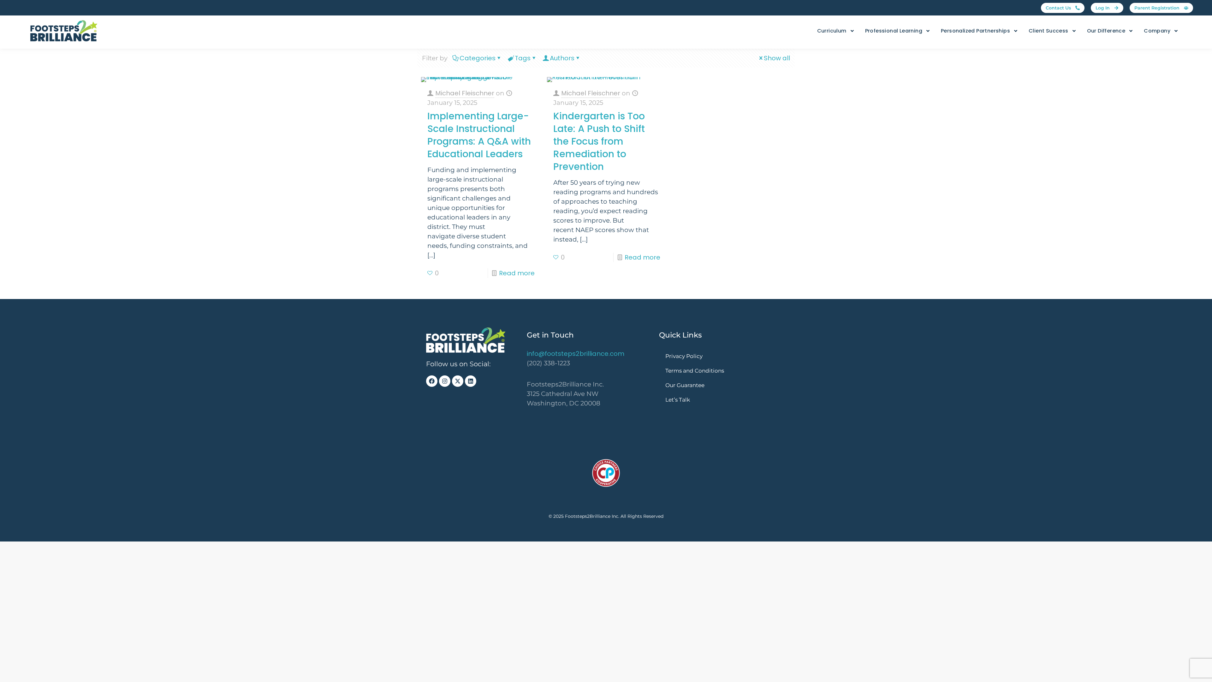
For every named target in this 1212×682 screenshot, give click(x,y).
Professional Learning (893, 30)
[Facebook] (431, 381)
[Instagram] (444, 381)
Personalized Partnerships (975, 30)
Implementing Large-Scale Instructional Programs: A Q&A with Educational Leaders (479, 135)
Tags (523, 58)
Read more (517, 273)
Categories (478, 58)
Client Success (1048, 30)
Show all (777, 58)
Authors (562, 58)
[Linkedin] (470, 381)
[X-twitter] (457, 381)
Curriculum (832, 30)
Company (1157, 30)
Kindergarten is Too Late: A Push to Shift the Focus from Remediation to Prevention (599, 141)
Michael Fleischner (464, 93)
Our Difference (1106, 30)
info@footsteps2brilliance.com (575, 353)
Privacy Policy (684, 356)
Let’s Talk (677, 400)
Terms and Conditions (694, 371)
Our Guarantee (684, 385)
